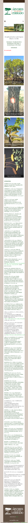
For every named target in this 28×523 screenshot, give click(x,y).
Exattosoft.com (24, 522)
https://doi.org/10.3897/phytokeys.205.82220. (16, 335)
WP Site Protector (16, 522)
